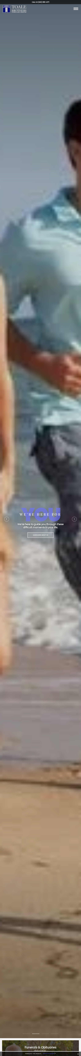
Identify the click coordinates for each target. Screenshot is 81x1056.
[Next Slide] (74, 519)
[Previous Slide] (6, 519)
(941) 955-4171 (43, 2)
